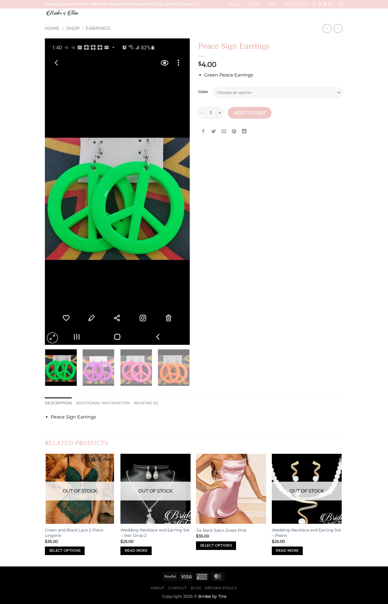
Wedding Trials (209, 16)
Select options (65, 551)
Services (178, 16)
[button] (339, 16)
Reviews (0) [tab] (146, 403)
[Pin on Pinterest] (234, 131)
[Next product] (326, 28)
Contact (254, 4)
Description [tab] (58, 403)
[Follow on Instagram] (319, 4)
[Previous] (55, 191)
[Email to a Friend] (224, 131)
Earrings (98, 28)
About (234, 4)
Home (52, 28)
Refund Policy (295, 4)
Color (203, 92)
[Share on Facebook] (203, 131)
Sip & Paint (320, 16)
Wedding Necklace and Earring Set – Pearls (306, 532)
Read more (136, 551)
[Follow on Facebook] (314, 4)
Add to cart (249, 113)
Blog (272, 4)
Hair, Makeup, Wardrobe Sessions (267, 16)
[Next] (180, 191)
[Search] (341, 4)
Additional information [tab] (103, 403)
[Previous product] (337, 28)
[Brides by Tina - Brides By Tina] (79, 13)
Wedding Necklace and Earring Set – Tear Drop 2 (155, 532)
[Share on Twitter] (213, 131)
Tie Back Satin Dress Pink (221, 530)
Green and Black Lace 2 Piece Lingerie (74, 532)
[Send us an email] (325, 4)
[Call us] (330, 4)
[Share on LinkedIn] (244, 131)
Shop (73, 28)
